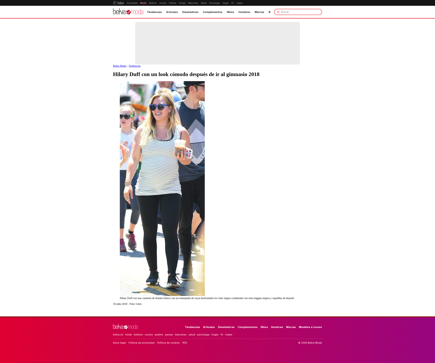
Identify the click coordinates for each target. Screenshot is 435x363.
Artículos (172, 12)
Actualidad (132, 3)
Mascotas (193, 3)
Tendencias (154, 12)
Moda (143, 3)
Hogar (225, 3)
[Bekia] (118, 3)
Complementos (212, 12)
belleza (138, 334)
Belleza (153, 3)
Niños (230, 12)
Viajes (240, 3)
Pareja (182, 3)
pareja (169, 334)
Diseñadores (190, 12)
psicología (203, 334)
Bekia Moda (119, 65)
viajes (228, 334)
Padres (172, 3)
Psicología (214, 3)
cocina (149, 334)
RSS (184, 342)
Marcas (259, 12)
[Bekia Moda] (128, 12)
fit (222, 334)
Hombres (244, 12)
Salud (203, 3)
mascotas (180, 334)
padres (159, 334)
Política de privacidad (141, 342)
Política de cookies (168, 342)
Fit (232, 3)
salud (191, 334)
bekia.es (118, 334)
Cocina (162, 3)
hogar (215, 334)
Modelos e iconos (310, 327)
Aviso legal (119, 342)
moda (128, 334)
